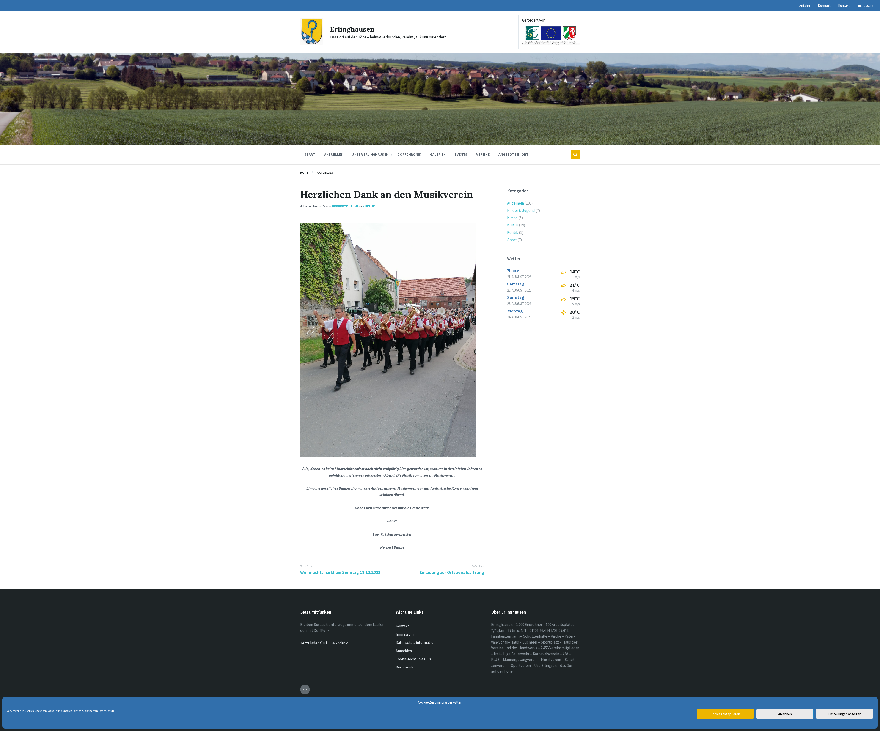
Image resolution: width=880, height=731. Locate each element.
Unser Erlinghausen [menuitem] (370, 154)
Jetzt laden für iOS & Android (324, 643)
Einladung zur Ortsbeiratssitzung (452, 572)
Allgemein (515, 203)
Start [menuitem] (309, 154)
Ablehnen (785, 714)
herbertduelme (345, 206)
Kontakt (402, 626)
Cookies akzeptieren (725, 714)
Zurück (306, 566)
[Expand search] (575, 154)
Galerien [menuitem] (438, 154)
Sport (512, 239)
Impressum (405, 634)
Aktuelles (325, 172)
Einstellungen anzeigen (844, 714)
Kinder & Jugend (521, 210)
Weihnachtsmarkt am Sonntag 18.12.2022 (340, 572)
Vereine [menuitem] (483, 154)
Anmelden (404, 650)
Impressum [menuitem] (865, 5)
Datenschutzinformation (415, 642)
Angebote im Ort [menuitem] (513, 154)
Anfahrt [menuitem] (804, 5)
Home (304, 172)
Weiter (478, 566)
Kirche (512, 217)
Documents (405, 667)
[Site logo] (311, 43)
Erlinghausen (352, 29)
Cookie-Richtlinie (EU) (413, 659)
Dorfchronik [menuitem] (409, 154)
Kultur (369, 206)
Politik (512, 232)
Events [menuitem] (461, 154)
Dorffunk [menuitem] (824, 5)
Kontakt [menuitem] (844, 5)
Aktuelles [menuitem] (333, 154)
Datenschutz (106, 710)
